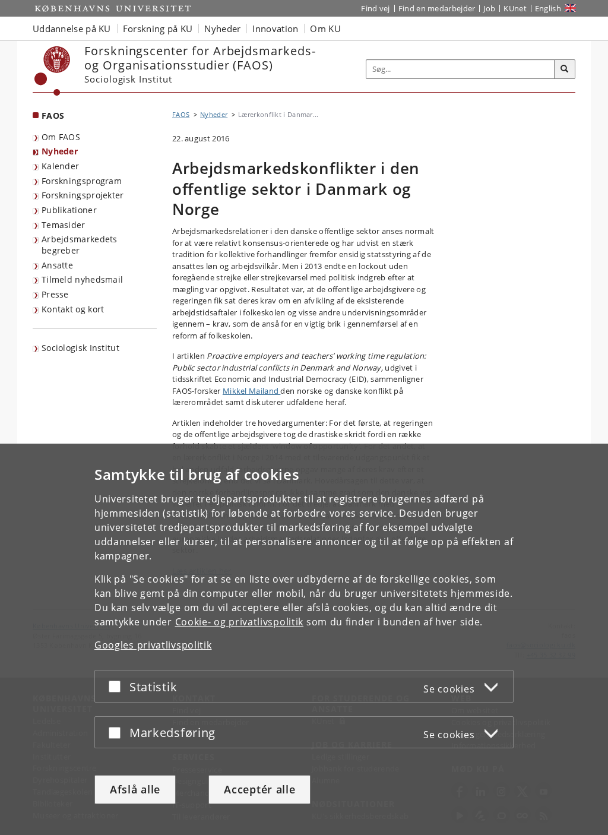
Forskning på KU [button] (158, 28)
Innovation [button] (275, 28)
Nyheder (60, 151)
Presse (55, 294)
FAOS (53, 115)
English (548, 8)
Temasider (64, 224)
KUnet (515, 8)
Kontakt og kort (73, 309)
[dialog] (304, 639)
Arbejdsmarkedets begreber (80, 244)
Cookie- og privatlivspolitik (239, 621)
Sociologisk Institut (80, 347)
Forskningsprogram (82, 180)
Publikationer (69, 210)
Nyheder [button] (222, 28)
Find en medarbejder (437, 8)
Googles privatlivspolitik (153, 644)
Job (489, 8)
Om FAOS (61, 137)
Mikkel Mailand (252, 390)
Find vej (375, 8)
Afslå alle (135, 789)
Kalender (60, 166)
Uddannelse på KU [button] (72, 28)
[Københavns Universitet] (52, 71)
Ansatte (57, 265)
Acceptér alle (259, 789)
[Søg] (564, 69)
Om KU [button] (325, 28)
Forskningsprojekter (83, 195)
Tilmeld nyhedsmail (82, 279)
